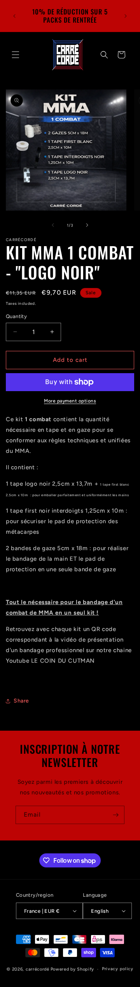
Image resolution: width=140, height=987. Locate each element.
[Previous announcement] (14, 16)
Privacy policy (117, 968)
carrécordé (37, 969)
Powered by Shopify (72, 969)
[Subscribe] (115, 815)
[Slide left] (52, 225)
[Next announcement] (125, 16)
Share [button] (21, 700)
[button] (15, 54)
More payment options (70, 401)
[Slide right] (87, 225)
